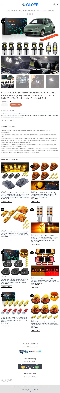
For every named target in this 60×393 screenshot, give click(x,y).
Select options (6, 201)
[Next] (55, 45)
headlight (40, 115)
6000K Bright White (8, 115)
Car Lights (16, 11)
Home (8, 11)
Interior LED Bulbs (51, 115)
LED (57, 115)
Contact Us (14, 386)
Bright (16, 115)
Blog (47, 386)
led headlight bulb (30, 391)
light (2, 117)
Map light (12, 117)
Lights (4, 117)
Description (4, 126)
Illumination (44, 115)
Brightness (24, 115)
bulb (28, 115)
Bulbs (31, 115)
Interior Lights (29, 11)
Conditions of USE (23, 386)
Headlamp (35, 115)
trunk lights (17, 117)
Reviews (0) (12, 126)
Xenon (21, 117)
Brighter (20, 115)
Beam (13, 115)
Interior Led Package (45, 11)
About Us (42, 386)
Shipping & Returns (34, 386)
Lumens (8, 117)
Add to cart (15, 105)
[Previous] (4, 45)
